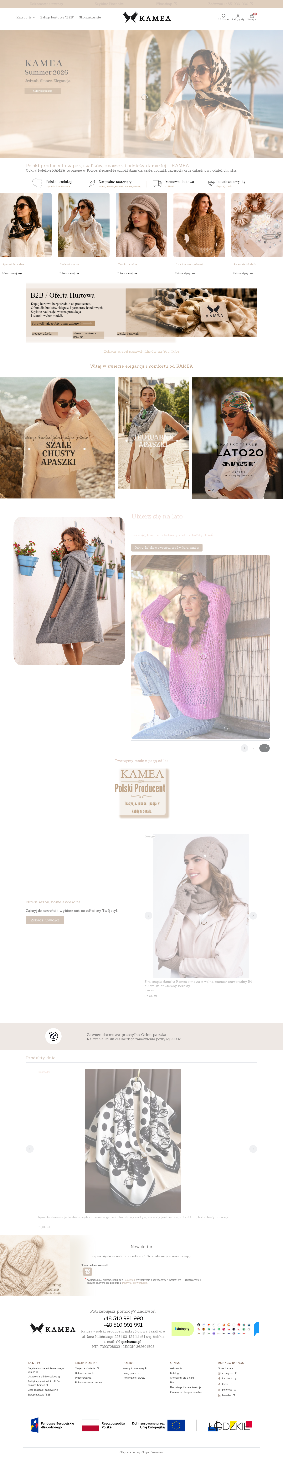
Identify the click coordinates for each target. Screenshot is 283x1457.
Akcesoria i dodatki (245, 264)
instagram (227, 1373)
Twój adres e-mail (94, 1265)
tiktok (225, 1384)
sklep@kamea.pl (129, 1342)
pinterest (227, 1389)
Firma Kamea (225, 1368)
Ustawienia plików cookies (43, 1376)
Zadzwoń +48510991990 (228, 4)
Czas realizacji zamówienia (43, 1389)
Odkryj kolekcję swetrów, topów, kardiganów (167, 547)
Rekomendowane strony (88, 1382)
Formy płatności (132, 1373)
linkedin (226, 1395)
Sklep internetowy (140, 1452)
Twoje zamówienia (85, 1368)
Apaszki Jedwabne (13, 264)
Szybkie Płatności (109, 4)
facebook (227, 1378)
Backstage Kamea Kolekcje (185, 1387)
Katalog (174, 1373)
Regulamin (130, 1280)
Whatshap (164, 4)
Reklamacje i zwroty (46, 4)
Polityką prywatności (134, 1282)
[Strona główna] (53, 1328)
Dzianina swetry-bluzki (189, 264)
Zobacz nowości (45, 920)
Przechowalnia (83, 1377)
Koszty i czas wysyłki (135, 1368)
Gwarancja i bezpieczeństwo (186, 1392)
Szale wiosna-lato (70, 264)
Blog (172, 1382)
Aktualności (176, 1368)
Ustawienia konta (84, 1373)
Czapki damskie (127, 264)
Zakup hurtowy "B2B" (40, 1394)
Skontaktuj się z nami (182, 1377)
